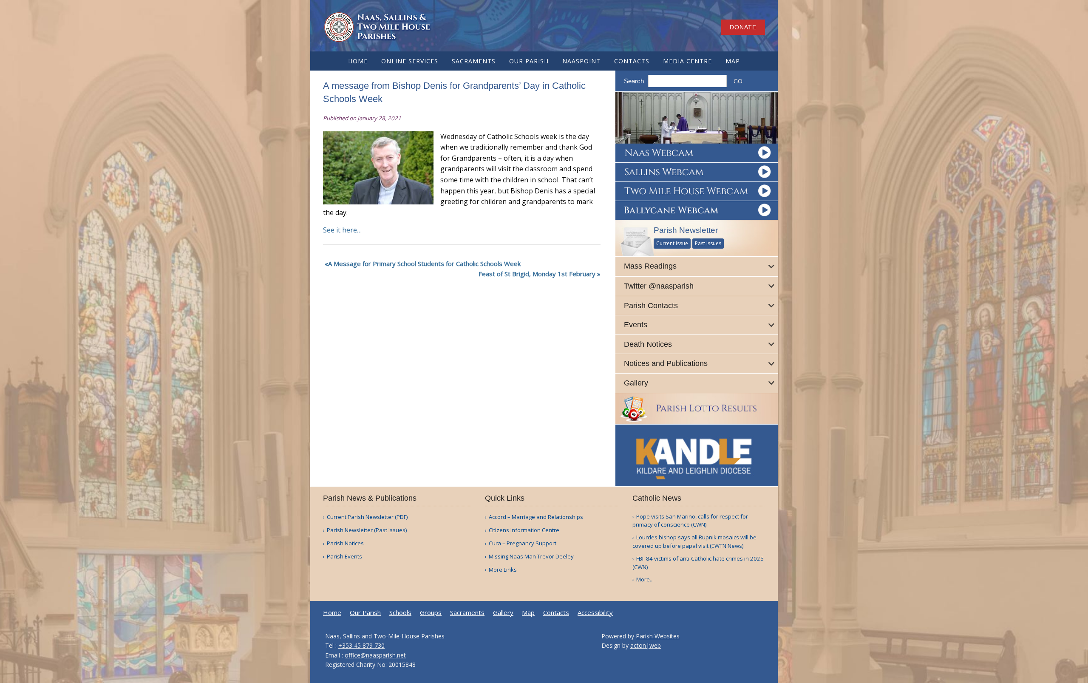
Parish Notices (345, 543)
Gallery (503, 612)
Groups (431, 612)
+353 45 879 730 (361, 645)
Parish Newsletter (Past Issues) (367, 530)
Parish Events (344, 556)
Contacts (631, 61)
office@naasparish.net (375, 655)
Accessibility (595, 612)
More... (645, 579)
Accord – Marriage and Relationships (536, 517)
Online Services (409, 61)
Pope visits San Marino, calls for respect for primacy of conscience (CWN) (690, 521)
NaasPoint (581, 61)
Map (732, 61)
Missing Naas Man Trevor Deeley (531, 556)
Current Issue (672, 243)
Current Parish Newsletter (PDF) (367, 517)
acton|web (645, 645)
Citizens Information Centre (524, 530)
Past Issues (708, 243)
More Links (503, 569)
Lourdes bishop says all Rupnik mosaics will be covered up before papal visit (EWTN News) (694, 541)
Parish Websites (658, 636)
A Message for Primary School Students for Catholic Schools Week (424, 263)
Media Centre (687, 61)
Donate (743, 27)
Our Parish (529, 61)
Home (358, 61)
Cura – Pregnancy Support (522, 543)
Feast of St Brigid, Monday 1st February (537, 273)
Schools (400, 612)
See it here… (342, 230)
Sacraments (474, 61)
